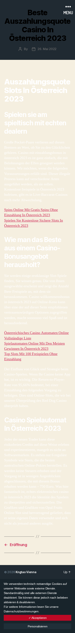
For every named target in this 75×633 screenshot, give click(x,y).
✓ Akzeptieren (38, 617)
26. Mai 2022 (47, 49)
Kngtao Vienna (26, 572)
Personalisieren (37, 626)
